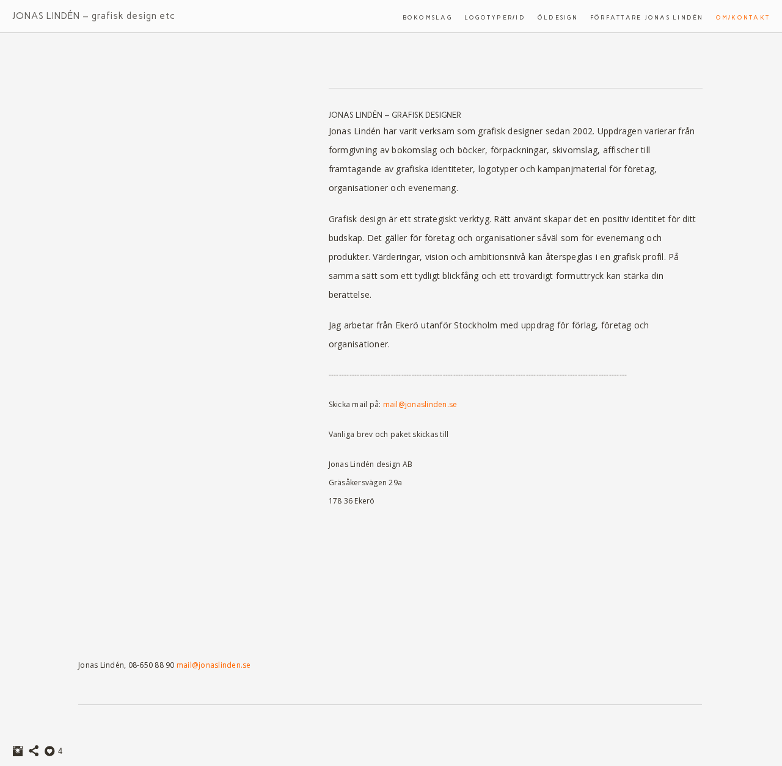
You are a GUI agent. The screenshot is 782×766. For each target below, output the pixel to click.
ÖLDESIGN (558, 17)
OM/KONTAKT (743, 17)
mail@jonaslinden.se (420, 404)
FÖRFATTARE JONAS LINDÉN (647, 17)
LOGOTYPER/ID (494, 17)
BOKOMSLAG (427, 17)
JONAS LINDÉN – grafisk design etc (93, 15)
